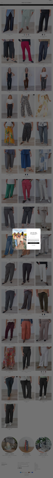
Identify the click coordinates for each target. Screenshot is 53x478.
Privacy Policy (36, 241)
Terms (38, 241)
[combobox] (29, 237)
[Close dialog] (39, 229)
